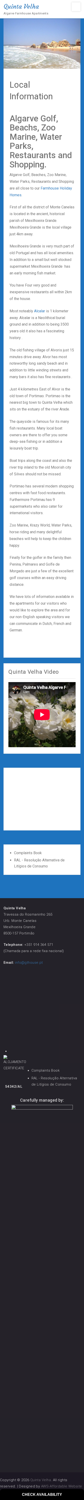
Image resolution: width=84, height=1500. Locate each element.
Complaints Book (28, 853)
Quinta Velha (21, 6)
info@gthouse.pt (29, 962)
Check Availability (42, 1495)
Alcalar (39, 311)
